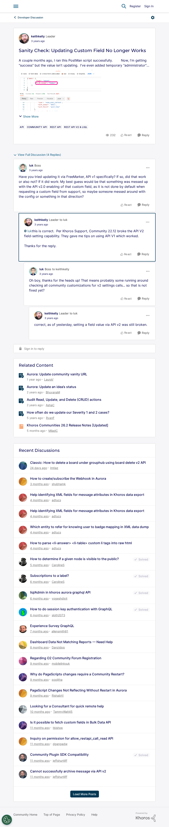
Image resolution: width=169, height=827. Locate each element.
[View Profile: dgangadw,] (23, 741)
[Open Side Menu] (15, 6)
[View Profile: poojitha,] (23, 677)
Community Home (25, 814)
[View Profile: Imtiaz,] (23, 466)
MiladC (53, 430)
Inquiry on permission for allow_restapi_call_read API (71, 738)
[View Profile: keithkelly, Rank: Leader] (24, 38)
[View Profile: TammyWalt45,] (23, 709)
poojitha (57, 679)
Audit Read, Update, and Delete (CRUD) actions (64, 399)
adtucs (56, 500)
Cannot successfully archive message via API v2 (68, 771)
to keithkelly (60, 269)
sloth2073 (58, 615)
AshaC (50, 405)
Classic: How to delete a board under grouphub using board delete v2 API (88, 463)
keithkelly (38, 36)
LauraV (48, 379)
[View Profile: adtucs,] (23, 498)
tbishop (58, 727)
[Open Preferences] (7, 820)
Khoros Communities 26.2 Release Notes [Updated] (67, 425)
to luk (63, 219)
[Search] (123, 6)
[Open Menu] (153, 17)
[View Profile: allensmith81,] (23, 629)
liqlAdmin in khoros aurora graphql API (60, 592)
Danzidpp (58, 647)
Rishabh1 (58, 695)
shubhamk (59, 484)
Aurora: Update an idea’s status (51, 387)
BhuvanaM (53, 392)
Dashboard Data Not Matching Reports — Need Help (71, 642)
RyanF (50, 418)
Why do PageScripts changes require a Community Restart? (77, 674)
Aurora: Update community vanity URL (57, 374)
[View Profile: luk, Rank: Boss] (23, 168)
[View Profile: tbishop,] (23, 725)
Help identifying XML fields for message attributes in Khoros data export (87, 495)
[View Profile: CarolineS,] (23, 562)
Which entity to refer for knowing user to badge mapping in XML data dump (89, 527)
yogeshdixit (59, 598)
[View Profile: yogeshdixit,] (23, 595)
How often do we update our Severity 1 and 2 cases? (68, 412)
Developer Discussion (30, 17)
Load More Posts (84, 794)
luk (31, 165)
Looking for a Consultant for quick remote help (67, 706)
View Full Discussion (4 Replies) (39, 154)
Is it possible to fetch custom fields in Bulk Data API (70, 722)
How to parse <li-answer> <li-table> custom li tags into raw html (81, 543)
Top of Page (51, 814)
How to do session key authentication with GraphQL (71, 609)
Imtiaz (54, 468)
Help (94, 814)
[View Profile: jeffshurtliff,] (23, 757)
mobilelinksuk (61, 663)
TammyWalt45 (63, 711)
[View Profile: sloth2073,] (23, 612)
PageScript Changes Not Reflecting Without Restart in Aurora (78, 690)
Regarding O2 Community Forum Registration (65, 658)
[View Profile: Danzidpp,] (23, 645)
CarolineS (58, 565)
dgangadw (60, 744)
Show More (31, 116)
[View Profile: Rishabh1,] (23, 693)
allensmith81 (60, 631)
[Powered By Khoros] (146, 817)
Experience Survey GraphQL (52, 626)
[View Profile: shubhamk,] (23, 481)
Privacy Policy (75, 814)
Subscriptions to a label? (49, 576)
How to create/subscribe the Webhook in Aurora (68, 478)
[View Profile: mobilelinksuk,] (23, 661)
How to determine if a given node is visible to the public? (74, 559)
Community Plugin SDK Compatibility (59, 754)
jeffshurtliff (60, 760)
